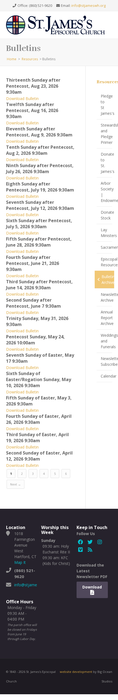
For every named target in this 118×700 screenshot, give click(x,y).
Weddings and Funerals (106, 341)
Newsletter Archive (106, 297)
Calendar (106, 376)
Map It (20, 562)
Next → (15, 484)
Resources (30, 59)
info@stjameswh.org (88, 5)
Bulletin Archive (108, 279)
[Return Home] (58, 24)
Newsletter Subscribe (106, 361)
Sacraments (106, 247)
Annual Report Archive (106, 317)
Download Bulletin (22, 98)
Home (11, 59)
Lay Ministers (106, 232)
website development (76, 672)
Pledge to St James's (106, 104)
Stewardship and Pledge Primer (106, 133)
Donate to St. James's (106, 163)
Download (92, 587)
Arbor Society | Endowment (106, 192)
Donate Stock (106, 215)
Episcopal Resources (106, 261)
